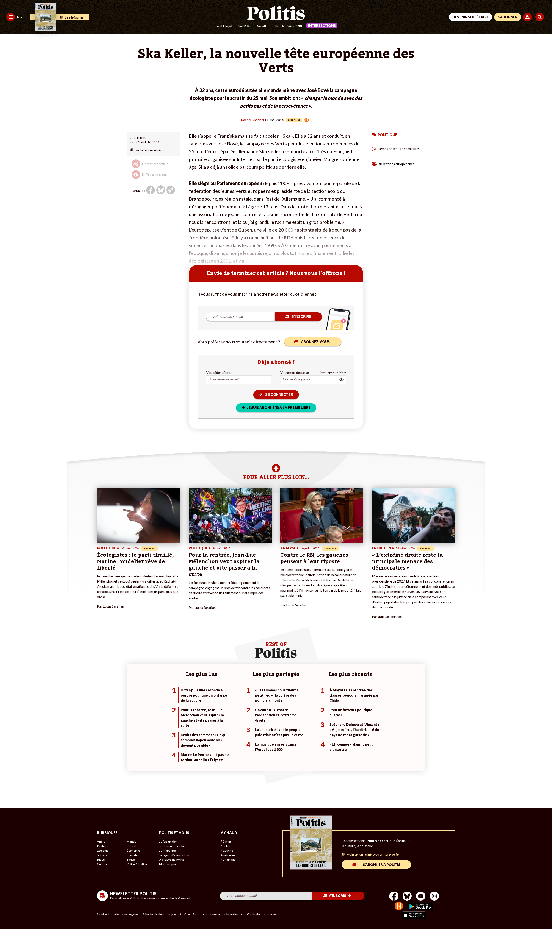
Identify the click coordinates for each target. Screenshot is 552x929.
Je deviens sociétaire (173, 846)
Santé (131, 859)
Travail (131, 846)
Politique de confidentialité (222, 914)
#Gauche (227, 850)
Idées (279, 25)
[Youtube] (420, 897)
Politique (224, 25)
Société (264, 25)
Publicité (253, 914)
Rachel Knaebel (252, 120)
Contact (103, 914)
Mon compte (167, 864)
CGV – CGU (189, 914)
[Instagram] (434, 897)
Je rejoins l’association (174, 855)
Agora (101, 841)
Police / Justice (137, 864)
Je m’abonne (167, 850)
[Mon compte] (528, 17)
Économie (133, 850)
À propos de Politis (172, 859)
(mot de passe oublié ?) (333, 372)
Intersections (322, 25)
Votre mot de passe (294, 372)
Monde (131, 841)
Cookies (270, 914)
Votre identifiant (218, 372)
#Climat (226, 841)
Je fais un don (168, 841)
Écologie (245, 25)
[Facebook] (393, 897)
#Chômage (228, 859)
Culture (295, 25)
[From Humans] (399, 906)
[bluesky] (407, 897)
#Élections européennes (396, 164)
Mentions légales (126, 914)
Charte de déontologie (159, 914)
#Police (226, 846)
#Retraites (228, 855)
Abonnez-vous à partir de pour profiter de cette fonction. (153, 168)
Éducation (133, 855)
